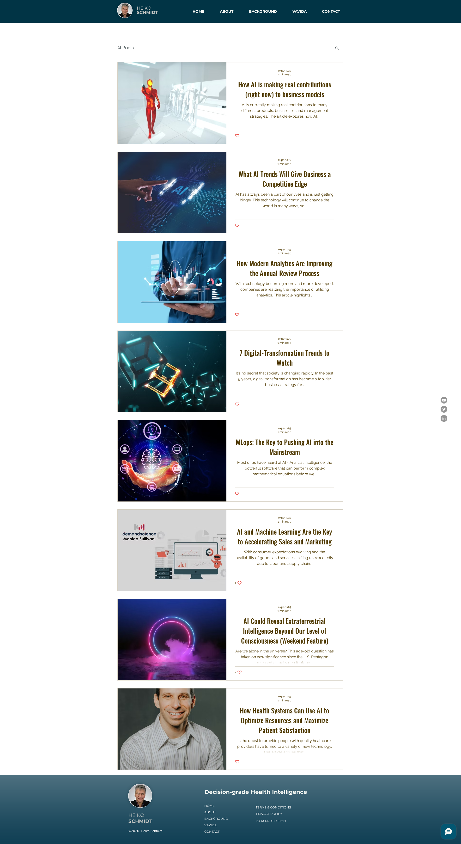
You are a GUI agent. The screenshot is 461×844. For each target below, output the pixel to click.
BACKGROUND (216, 818)
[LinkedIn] (444, 418)
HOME (209, 806)
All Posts (125, 48)
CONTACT (211, 831)
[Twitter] (444, 409)
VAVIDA (210, 825)
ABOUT (210, 812)
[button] (337, 48)
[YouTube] (444, 400)
